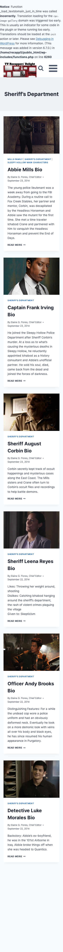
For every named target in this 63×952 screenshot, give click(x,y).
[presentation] (31, 135)
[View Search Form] (40, 68)
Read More (17, 245)
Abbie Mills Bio (25, 169)
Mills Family (15, 159)
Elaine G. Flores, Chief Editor (26, 177)
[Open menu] (53, 68)
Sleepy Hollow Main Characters (28, 162)
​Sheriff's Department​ (38, 159)
